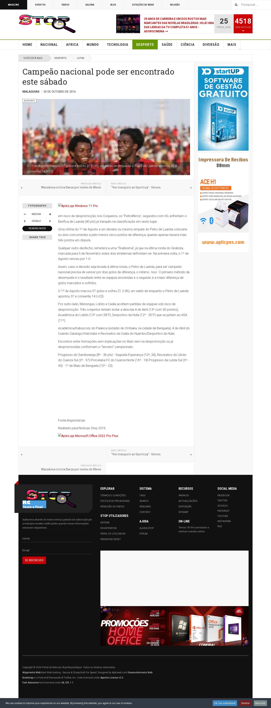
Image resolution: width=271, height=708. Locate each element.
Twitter (222, 500)
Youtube (222, 516)
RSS (219, 526)
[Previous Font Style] (24, 221)
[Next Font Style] (50, 221)
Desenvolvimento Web (140, 672)
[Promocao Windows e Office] (174, 626)
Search (144, 501)
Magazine (13, 4)
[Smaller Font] (24, 214)
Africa (72, 44)
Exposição (185, 506)
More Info (260, 703)
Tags (142, 495)
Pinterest (223, 511)
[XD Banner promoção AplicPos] (223, 202)
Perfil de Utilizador (112, 533)
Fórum (143, 533)
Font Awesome (30, 682)
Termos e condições (113, 495)
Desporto (145, 44)
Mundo (93, 44)
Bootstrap (27, 677)
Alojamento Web (31, 672)
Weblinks (145, 506)
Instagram (224, 521)
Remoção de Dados (112, 506)
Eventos (40, 4)
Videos (65, 4)
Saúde (167, 44)
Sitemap (183, 512)
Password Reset (110, 539)
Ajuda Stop (146, 528)
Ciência (188, 44)
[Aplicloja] (124, 436)
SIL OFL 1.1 (67, 682)
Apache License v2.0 (111, 677)
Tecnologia (117, 44)
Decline (245, 703)
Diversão (211, 44)
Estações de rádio (143, 4)
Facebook (223, 495)
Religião (175, 4)
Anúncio (184, 495)
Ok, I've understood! (224, 703)
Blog (113, 4)
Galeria (89, 4)
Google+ (222, 505)
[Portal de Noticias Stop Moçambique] (47, 23)
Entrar (105, 522)
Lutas (80, 58)
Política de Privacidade (115, 501)
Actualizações (188, 501)
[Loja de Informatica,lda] (124, 206)
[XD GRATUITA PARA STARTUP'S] (223, 108)
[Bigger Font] (50, 214)
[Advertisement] (174, 578)
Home (27, 44)
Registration (108, 528)
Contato (144, 512)
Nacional (49, 44)
